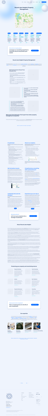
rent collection (16, 318)
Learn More (9, 42)
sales (35, 317)
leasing (13, 318)
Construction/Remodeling (38, 330)
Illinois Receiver (30, 200)
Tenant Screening (35, 269)
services (30, 316)
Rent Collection (34, 279)
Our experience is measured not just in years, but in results (32, 195)
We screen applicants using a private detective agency (14, 169)
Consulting (34, 289)
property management (18, 317)
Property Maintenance (18, 289)
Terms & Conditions (38, 403)
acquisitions (31, 317)
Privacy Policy (37, 402)
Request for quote (7, 407)
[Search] (41, 396)
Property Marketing (17, 269)
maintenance (21, 318)
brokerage (12, 317)
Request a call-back (34, 50)
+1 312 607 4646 (8, 404)
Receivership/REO (28, 330)
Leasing (15, 279)
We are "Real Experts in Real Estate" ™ (29, 171)
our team (25, 318)
